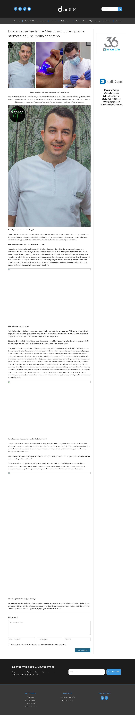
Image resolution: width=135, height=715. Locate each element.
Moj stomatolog (94, 21)
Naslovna (17, 21)
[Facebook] (15, 9)
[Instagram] (20, 9)
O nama (43, 21)
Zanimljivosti (80, 21)
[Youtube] (29, 9)
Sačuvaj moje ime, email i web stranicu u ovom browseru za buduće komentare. (39, 644)
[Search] (120, 9)
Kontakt (118, 21)
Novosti (53, 21)
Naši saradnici (65, 21)
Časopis (108, 21)
